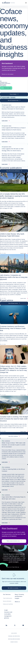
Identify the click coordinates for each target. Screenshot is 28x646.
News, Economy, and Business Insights (19, 596)
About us (17, 601)
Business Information (7, 601)
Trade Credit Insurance (7, 598)
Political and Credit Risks (8, 604)
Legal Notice (14, 633)
